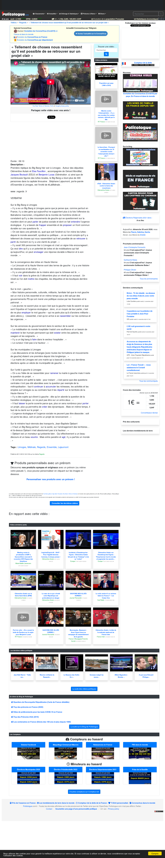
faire (34, 339)
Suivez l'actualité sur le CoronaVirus (91, 33)
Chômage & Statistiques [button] (69, 14)
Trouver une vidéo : (106, 46)
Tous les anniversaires (149, 278)
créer (44, 406)
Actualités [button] (52, 14)
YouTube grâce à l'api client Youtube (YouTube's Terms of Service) (60, 494)
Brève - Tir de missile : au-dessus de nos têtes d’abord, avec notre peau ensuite (141, 296)
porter (85, 403)
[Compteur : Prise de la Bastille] (140, 778)
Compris (154, 853)
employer (26, 312)
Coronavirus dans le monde (143, 803)
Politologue (27, 806)
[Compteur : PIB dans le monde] (140, 753)
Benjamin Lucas (46, 174)
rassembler (65, 315)
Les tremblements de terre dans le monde (56, 803)
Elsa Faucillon (39, 171)
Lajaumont (63, 447)
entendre (75, 221)
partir (13, 241)
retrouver (80, 238)
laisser (22, 403)
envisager (38, 251)
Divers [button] (102, 14)
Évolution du (32, 37)
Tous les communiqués (148, 381)
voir (20, 275)
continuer (38, 386)
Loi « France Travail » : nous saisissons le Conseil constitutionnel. (139, 367)
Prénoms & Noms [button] (88, 14)
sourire (34, 437)
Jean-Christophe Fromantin (134, 247)
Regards (41, 447)
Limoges (22, 447)
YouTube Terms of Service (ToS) (42, 106)
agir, (64, 437)
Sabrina (140, 232)
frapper (42, 225)
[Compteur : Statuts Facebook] (28, 753)
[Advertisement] (82, 5)
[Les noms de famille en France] (140, 110)
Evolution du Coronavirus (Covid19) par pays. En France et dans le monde (140, 94)
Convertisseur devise (149, 412)
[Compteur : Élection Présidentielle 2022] (65, 778)
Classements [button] (39, 14)
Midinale (32, 447)
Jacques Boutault (19, 174)
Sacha (147, 232)
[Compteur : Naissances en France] (103, 753)
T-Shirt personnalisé (119, 803)
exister (57, 332)
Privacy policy (113, 809)
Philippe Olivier (130, 269)
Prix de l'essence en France (24, 803)
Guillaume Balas (130, 260)
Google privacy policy (62, 106)
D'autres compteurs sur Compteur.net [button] (84, 791)
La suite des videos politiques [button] (84, 689)
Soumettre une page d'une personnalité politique (76, 809)
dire (21, 248)
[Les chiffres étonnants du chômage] (140, 200)
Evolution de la (103, 19)
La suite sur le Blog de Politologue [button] (84, 726)
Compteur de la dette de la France (92, 803)
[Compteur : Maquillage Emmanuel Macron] (65, 753)
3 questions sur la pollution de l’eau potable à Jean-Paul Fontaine (139, 314)
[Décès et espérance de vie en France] (140, 178)
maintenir (15, 332)
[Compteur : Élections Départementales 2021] (103, 778)
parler (35, 221)
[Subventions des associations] (140, 156)
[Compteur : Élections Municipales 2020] (28, 778)
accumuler (51, 386)
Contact (49, 809)
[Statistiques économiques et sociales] (140, 132)
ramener (54, 373)
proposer (67, 225)
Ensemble (52, 447)
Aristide (142, 235)
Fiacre (133, 232)
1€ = (62, 19)
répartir (60, 389)
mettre (31, 278)
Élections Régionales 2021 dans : (138, 217)
